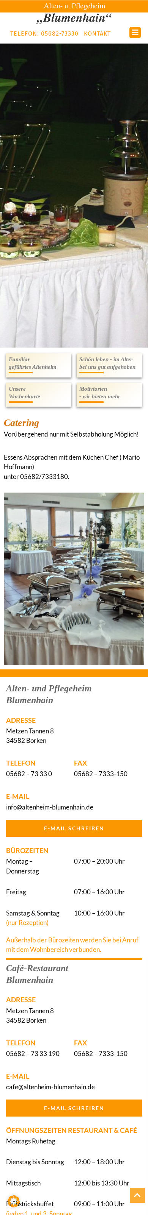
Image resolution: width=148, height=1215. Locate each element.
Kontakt (97, 33)
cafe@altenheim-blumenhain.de (50, 1087)
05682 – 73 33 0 (29, 774)
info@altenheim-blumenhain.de (49, 807)
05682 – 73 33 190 (33, 1053)
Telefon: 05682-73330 (44, 33)
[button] (13, 1201)
